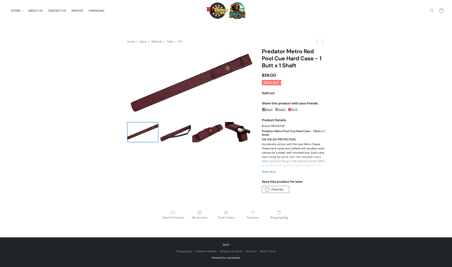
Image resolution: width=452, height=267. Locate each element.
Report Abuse (268, 251)
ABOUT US (35, 10)
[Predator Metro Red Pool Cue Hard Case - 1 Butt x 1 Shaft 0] (142, 132)
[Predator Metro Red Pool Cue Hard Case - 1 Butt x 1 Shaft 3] (240, 132)
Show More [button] (269, 172)
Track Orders (226, 217)
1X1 (180, 41)
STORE (16, 10)
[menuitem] (317, 41)
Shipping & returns (231, 251)
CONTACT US (57, 10)
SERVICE (77, 10)
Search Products (173, 217)
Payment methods (206, 251)
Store (143, 41)
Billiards (156, 41)
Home (131, 41)
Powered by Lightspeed (226, 257)
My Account (199, 217)
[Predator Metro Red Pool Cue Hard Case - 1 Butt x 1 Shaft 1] (175, 132)
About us (251, 251)
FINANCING (96, 10)
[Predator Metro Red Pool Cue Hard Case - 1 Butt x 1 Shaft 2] (208, 132)
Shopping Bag (279, 217)
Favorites (252, 217)
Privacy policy (184, 251)
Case (170, 41)
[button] (226, 10)
